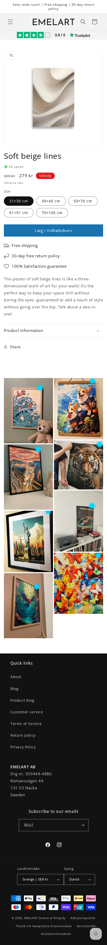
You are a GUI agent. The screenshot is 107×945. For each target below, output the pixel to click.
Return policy (23, 735)
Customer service (26, 711)
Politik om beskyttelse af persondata (44, 926)
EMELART (31, 918)
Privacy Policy (23, 746)
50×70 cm (82, 200)
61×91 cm (18, 212)
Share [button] (15, 346)
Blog (14, 688)
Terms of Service (26, 723)
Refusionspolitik (83, 918)
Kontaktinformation (56, 934)
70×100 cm (52, 212)
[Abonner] (82, 825)
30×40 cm (51, 200)
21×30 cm (18, 200)
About (16, 676)
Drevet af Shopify (52, 918)
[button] (10, 21)
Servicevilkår (86, 926)
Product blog (22, 700)
